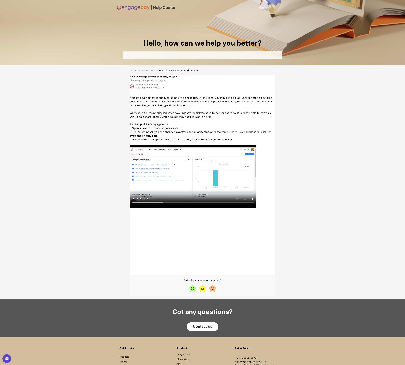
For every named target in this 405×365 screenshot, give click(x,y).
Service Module (145, 70)
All (132, 70)
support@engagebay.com (250, 361)
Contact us (202, 326)
